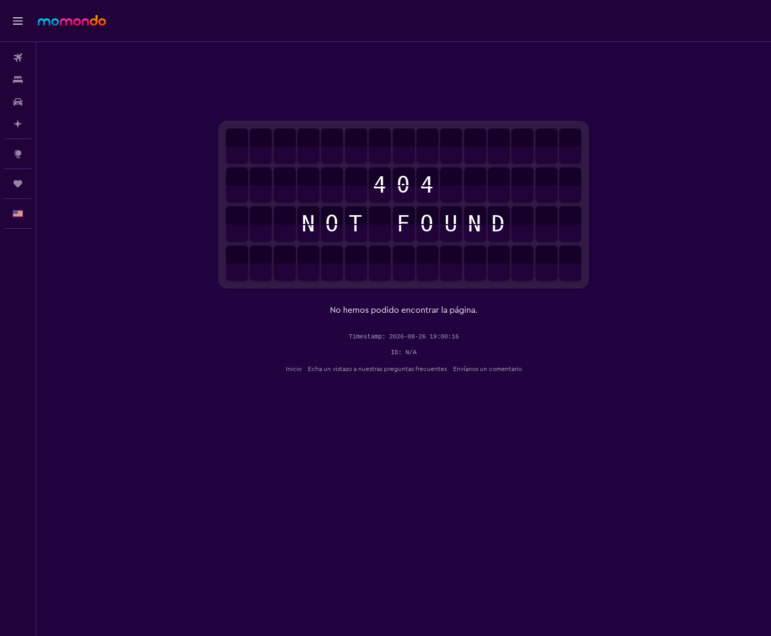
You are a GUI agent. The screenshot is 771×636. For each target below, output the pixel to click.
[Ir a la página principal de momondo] (72, 20)
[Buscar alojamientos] (17, 79)
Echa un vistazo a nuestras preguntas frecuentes (377, 369)
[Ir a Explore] (17, 153)
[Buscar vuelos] (17, 57)
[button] (17, 21)
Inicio (294, 369)
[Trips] (17, 183)
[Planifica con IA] (17, 123)
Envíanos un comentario (487, 369)
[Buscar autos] (17, 101)
